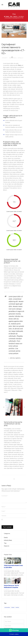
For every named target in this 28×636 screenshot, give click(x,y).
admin (15, 57)
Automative (7, 607)
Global (12, 607)
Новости (21, 57)
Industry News (8, 540)
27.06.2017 (4, 57)
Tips (5, 543)
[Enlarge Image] (14, 31)
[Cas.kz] (14, 5)
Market (17, 607)
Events (6, 537)
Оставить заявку (14, 634)
